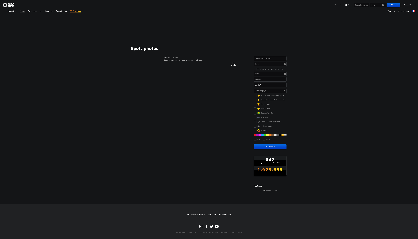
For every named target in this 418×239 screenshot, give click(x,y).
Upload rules (61, 11)
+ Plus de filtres (408, 5)
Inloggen (405, 11)
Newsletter (225, 215)
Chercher (394, 5)
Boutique (49, 11)
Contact (212, 215)
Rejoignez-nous (35, 11)
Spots (350, 5)
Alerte (392, 11)
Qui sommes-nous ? (196, 215)
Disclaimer (237, 233)
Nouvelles (338, 5)
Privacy (224, 233)
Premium (76, 11)
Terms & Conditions (208, 233)
